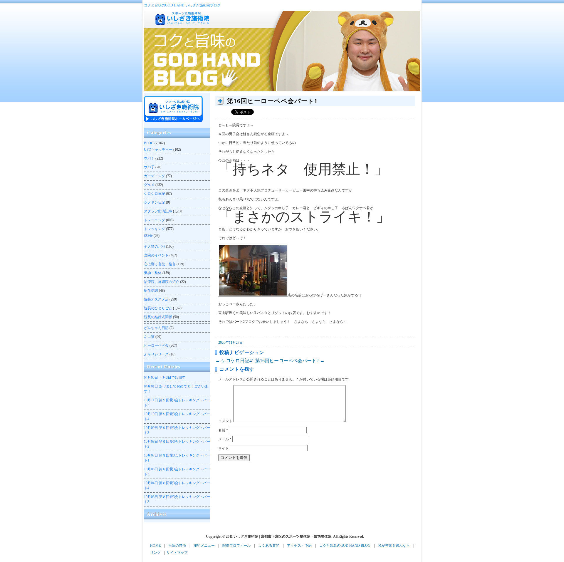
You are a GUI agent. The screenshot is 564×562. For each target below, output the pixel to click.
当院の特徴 (177, 545)
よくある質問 (268, 545)
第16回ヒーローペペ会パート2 (290, 360)
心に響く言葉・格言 (160, 264)
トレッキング (154, 229)
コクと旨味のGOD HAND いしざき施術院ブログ (182, 5)
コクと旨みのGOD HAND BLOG (344, 545)
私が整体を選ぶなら (394, 545)
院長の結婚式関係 (158, 317)
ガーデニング (154, 176)
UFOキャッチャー (158, 149)
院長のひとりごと (158, 308)
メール (224, 439)
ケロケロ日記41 (234, 360)
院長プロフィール (236, 545)
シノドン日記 (154, 202)
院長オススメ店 (156, 299)
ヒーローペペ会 (156, 345)
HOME (155, 545)
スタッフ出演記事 (158, 211)
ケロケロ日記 (154, 194)
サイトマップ (177, 553)
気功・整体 (153, 273)
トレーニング (154, 220)
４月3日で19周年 (164, 377)
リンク (155, 553)
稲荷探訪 (151, 290)
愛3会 (148, 236)
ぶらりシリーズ (156, 354)
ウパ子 (149, 167)
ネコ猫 (149, 337)
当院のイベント (156, 255)
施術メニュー (204, 545)
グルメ (149, 185)
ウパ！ (149, 158)
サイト (223, 448)
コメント (225, 421)
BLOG (149, 143)
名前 (223, 430)
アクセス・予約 (299, 545)
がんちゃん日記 (156, 328)
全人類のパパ (154, 246)
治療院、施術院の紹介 (161, 282)
